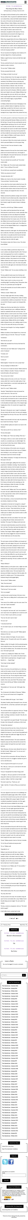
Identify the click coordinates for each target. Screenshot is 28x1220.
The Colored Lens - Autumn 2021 (10, 1035)
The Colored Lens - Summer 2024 (10, 1006)
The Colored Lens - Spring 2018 (9, 1071)
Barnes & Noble (15, 1193)
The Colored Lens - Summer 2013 (10, 1120)
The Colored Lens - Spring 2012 (9, 1133)
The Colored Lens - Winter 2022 (9, 1032)
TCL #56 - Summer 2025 (17, 933)
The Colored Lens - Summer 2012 (10, 1130)
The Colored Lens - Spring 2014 (9, 1112)
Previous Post (6, 924)
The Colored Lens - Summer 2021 (10, 1037)
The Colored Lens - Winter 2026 (9, 991)
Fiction (8, 6)
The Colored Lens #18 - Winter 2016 (14, 914)
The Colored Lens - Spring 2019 (9, 1060)
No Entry (14, 951)
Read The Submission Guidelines (10, 1149)
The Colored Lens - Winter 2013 (9, 1125)
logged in (11, 964)
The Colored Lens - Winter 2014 (9, 1115)
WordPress (14, 1217)
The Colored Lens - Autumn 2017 (10, 1076)
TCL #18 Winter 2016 (17, 6)
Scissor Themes (11, 1216)
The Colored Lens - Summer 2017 (10, 1079)
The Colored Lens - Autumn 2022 (10, 1024)
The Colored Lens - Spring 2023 (9, 1019)
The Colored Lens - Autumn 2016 (10, 1086)
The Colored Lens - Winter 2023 (9, 1022)
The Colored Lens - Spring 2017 (9, 1081)
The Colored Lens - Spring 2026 (9, 988)
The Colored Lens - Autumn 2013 (10, 1117)
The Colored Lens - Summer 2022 (10, 1027)
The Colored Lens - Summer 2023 (10, 1017)
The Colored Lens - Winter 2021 (9, 1042)
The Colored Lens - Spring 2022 (9, 1029)
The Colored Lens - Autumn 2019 (10, 1055)
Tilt (14, 943)
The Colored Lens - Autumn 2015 (10, 1097)
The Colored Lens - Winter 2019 (9, 1063)
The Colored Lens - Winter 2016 (9, 1094)
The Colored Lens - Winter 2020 (10, 1053)
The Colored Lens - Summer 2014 (10, 1110)
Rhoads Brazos (8, 10)
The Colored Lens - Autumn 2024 (10, 1004)
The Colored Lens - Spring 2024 (9, 1009)
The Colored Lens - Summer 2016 (10, 1089)
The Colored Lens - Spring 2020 (9, 1050)
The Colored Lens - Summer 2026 (10, 985)
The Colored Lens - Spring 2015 (9, 1102)
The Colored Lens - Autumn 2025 (10, 993)
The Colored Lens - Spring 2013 (9, 1123)
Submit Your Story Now (8, 1146)
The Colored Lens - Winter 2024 (9, 1011)
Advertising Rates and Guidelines (10, 1209)
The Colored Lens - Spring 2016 (9, 1092)
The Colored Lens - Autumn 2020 (10, 1045)
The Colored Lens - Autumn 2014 (10, 1107)
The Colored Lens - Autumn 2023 (10, 1014)
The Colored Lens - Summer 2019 (10, 1058)
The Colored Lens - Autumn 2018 (10, 1066)
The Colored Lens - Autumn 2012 (10, 1128)
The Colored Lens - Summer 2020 (10, 1048)
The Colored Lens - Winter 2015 (9, 1104)
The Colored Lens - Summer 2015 (10, 1099)
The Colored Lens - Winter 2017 (9, 1084)
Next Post (22, 924)
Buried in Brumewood (14, 935)
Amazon (8, 1193)
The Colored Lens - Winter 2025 (9, 1001)
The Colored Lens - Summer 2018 (10, 1068)
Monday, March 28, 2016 (18, 10)
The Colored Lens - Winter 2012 (9, 1136)
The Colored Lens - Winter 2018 (9, 1073)
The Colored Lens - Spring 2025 (9, 998)
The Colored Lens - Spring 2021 (9, 1040)
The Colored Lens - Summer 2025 (10, 996)
